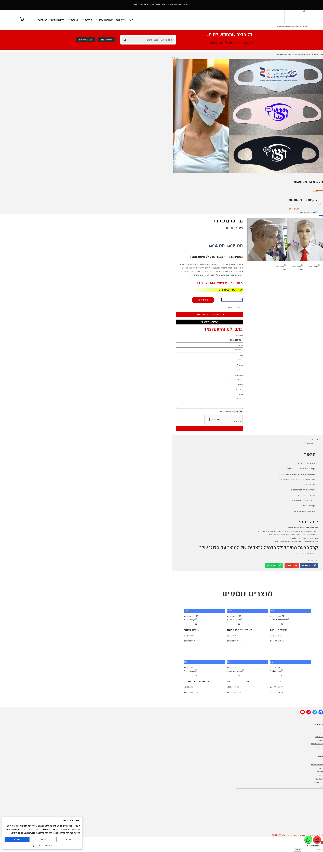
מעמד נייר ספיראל (238, 681)
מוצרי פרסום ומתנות (307, 54)
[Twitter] (314, 712)
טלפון (240, 365)
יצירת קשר (42, 19)
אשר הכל (17, 839)
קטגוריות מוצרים (106, 19)
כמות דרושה (238, 375)
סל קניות (320, 772)
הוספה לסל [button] (275, 624)
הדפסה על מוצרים (292, 54)
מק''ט (241, 345)
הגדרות (68, 839)
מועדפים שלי (318, 782)
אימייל (240, 385)
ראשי (131, 19)
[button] (235, 308)
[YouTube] (302, 712)
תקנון (321, 768)
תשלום (320, 775)
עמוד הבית (319, 54)
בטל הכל (43, 839)
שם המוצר (239, 335)
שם (241, 355)
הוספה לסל (203, 299)
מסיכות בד (297, 511)
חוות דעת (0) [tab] (308, 443)
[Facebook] (320, 712)
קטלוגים (88, 19)
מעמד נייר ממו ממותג (239, 630)
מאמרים (74, 19)
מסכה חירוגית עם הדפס (198, 681)
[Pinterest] (308, 712)
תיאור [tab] (311, 439)
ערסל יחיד (276, 681)
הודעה (240, 394)
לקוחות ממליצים (57, 19)
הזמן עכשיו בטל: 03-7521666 (219, 283)
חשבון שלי (319, 779)
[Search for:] (312, 849)
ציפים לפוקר (191, 630)
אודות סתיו (120, 19)
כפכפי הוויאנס (279, 630)
